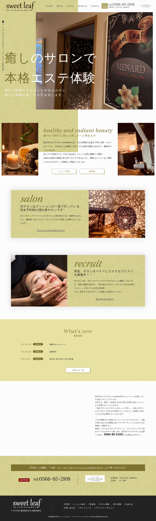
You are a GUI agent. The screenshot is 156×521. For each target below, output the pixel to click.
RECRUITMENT (105, 299)
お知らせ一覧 (78, 370)
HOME (67, 504)
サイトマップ (85, 508)
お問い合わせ (69, 508)
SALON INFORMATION (51, 230)
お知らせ (129, 504)
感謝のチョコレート (57, 344)
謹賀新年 (53, 352)
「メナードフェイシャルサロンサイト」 (86, 467)
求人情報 (117, 504)
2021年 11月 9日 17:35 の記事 (61, 359)
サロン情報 (104, 504)
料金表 (92, 171)
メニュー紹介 (64, 171)
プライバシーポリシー (105, 508)
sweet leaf (72, 516)
